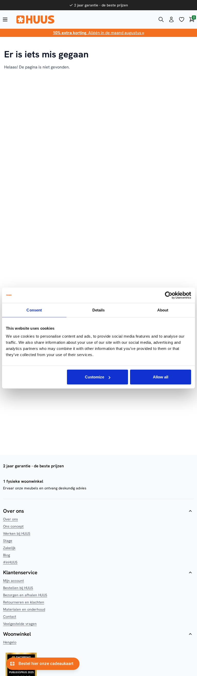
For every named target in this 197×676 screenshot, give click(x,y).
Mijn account (13, 580)
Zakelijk (9, 548)
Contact (9, 616)
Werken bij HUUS (16, 533)
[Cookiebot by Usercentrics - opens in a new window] (168, 295)
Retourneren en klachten (23, 602)
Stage (7, 540)
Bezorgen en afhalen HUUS (25, 595)
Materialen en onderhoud (24, 609)
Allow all (160, 377)
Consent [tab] (34, 310)
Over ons (10, 519)
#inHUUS (10, 562)
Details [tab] (98, 310)
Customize (94, 377)
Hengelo (9, 642)
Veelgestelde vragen (20, 623)
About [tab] (163, 310)
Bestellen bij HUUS (18, 588)
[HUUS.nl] (83, 19)
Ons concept (13, 526)
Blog (6, 555)
